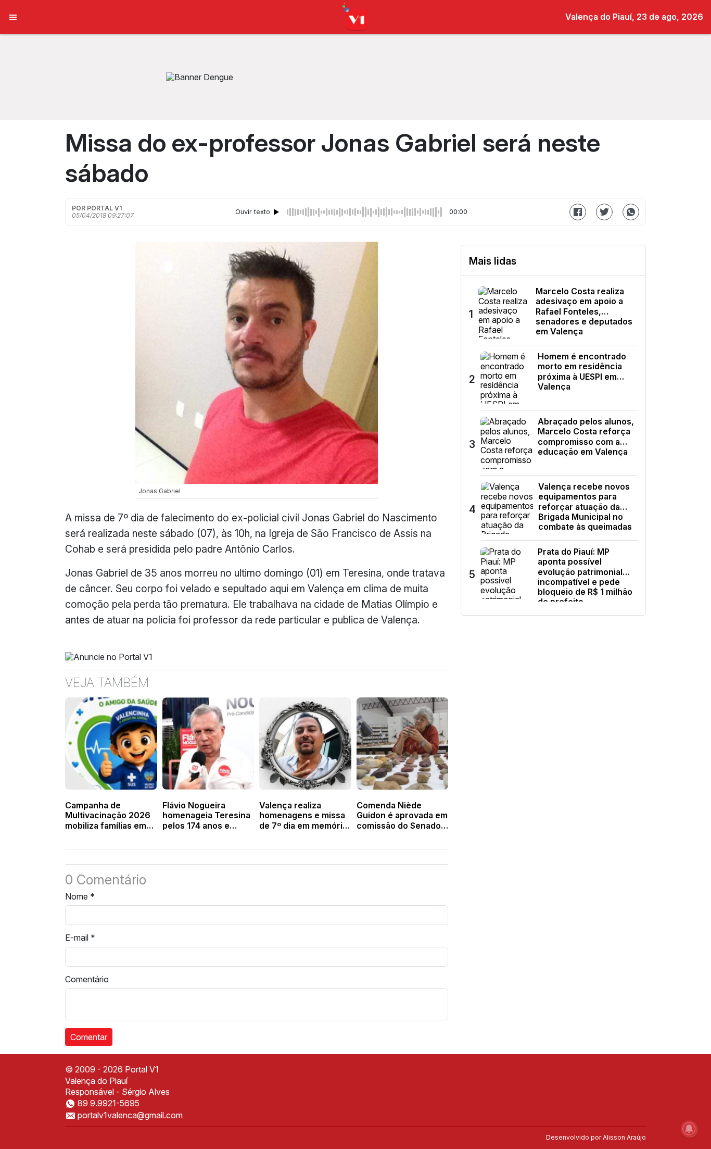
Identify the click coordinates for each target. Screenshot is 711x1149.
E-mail (80, 937)
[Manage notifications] (689, 1128)
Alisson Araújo (624, 1137)
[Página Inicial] (356, 16)
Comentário (87, 979)
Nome (80, 896)
